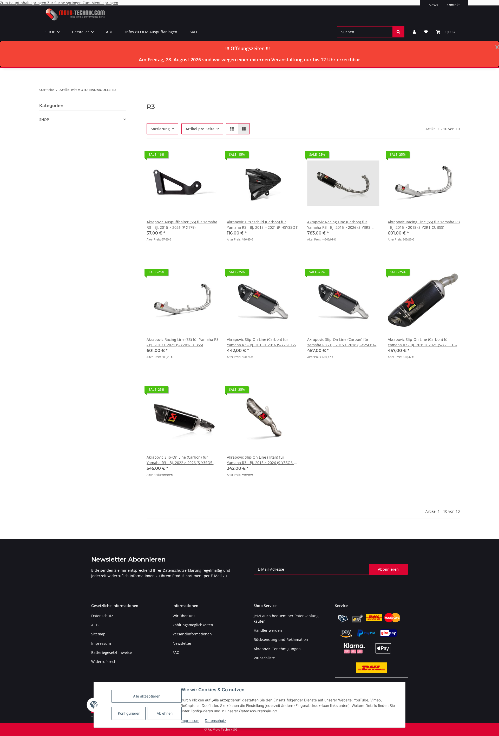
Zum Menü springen (100, 2)
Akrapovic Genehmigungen (277, 648)
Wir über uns (184, 615)
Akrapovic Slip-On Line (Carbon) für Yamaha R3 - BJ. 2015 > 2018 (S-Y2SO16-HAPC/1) (341, 342)
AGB (95, 624)
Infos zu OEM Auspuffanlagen (151, 31)
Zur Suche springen (65, 2)
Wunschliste (264, 657)
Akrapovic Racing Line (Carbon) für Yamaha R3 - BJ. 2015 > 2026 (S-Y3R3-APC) (339, 224)
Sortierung (160, 128)
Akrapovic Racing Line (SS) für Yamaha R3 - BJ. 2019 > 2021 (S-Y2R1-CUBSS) (183, 342)
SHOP (44, 119)
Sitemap (98, 633)
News (433, 4)
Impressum (190, 720)
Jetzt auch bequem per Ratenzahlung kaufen (286, 618)
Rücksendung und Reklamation (281, 639)
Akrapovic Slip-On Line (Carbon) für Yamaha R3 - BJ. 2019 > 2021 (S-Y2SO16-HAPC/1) (422, 342)
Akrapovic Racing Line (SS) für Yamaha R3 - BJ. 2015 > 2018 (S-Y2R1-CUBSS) (424, 224)
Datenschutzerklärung (182, 570)
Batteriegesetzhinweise (111, 652)
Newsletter (182, 643)
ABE (109, 31)
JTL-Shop (472, 729)
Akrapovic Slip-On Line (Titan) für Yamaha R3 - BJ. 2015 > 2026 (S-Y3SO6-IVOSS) (260, 460)
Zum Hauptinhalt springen (23, 2)
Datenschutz (215, 720)
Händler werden (268, 630)
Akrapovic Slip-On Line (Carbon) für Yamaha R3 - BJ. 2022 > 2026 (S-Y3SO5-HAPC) (180, 460)
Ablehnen (165, 713)
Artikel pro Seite (200, 128)
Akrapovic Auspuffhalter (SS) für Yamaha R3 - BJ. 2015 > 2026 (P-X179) (182, 224)
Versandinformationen (192, 633)
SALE (194, 31)
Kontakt (453, 4)
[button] (414, 32)
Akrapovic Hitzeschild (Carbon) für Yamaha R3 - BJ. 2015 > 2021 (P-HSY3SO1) (262, 224)
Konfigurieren (129, 713)
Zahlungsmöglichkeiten (193, 624)
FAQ (176, 652)
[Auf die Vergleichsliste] (196, 156)
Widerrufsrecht (104, 661)
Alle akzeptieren (146, 696)
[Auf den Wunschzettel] (209, 156)
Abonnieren (388, 569)
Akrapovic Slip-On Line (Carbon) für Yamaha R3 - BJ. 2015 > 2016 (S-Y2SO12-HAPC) (261, 342)
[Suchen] (398, 31)
